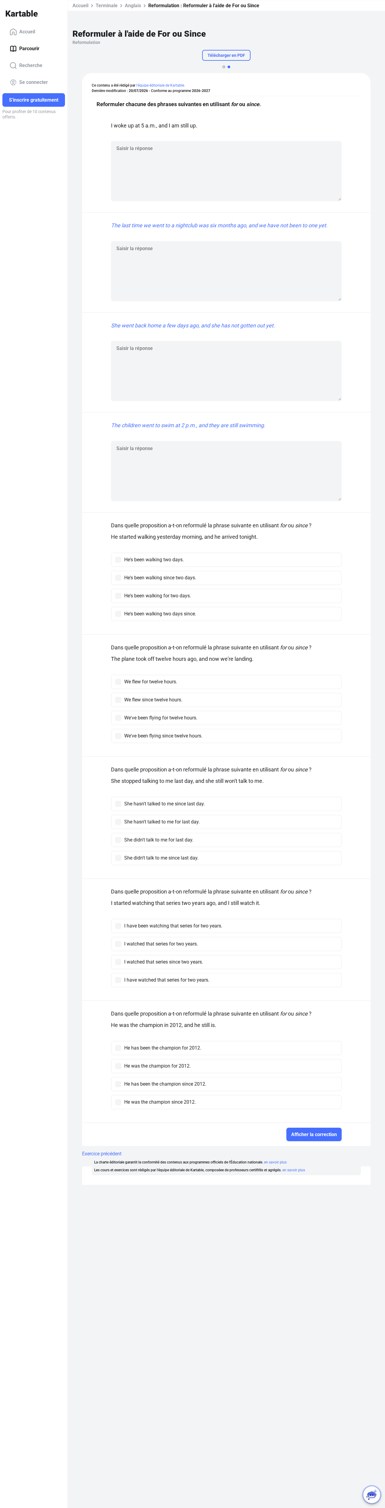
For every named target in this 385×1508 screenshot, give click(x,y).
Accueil (27, 32)
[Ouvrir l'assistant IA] (371, 1494)
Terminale (107, 5)
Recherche (30, 65)
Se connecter (33, 82)
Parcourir (29, 48)
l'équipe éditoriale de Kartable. (160, 85)
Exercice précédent (102, 1154)
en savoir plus (275, 1162)
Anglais (133, 5)
